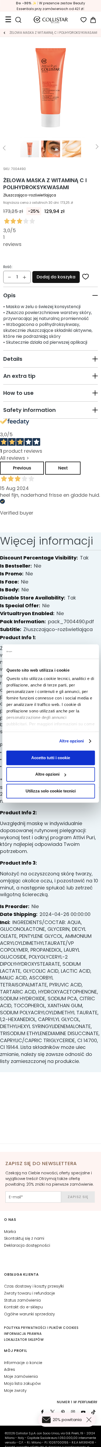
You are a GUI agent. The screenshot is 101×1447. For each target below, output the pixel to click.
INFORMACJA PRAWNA (22, 1333)
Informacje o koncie (23, 1362)
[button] (50, 295)
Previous (22, 468)
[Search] (18, 20)
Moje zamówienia (21, 1376)
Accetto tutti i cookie (50, 757)
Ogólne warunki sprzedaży (29, 1314)
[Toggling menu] (8, 20)
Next (63, 468)
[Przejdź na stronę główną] (4, 32)
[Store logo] (51, 19)
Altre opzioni (71, 741)
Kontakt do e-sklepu (23, 1307)
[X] (52, 1412)
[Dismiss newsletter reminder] (90, 1419)
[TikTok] (93, 1412)
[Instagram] (72, 1412)
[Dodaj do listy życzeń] (85, 277)
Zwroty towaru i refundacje (29, 1293)
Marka (10, 1231)
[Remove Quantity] (9, 277)
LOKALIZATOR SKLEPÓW (24, 1339)
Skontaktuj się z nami (24, 1238)
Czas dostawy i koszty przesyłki (34, 1286)
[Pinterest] (62, 1412)
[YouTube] (83, 1412)
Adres (9, 1369)
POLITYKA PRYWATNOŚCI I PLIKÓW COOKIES (41, 1327)
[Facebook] (42, 1412)
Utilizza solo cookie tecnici (51, 791)
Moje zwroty (15, 1390)
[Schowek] (84, 20)
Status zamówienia (22, 1300)
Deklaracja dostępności (27, 1245)
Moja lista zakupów (22, 1383)
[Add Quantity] (24, 277)
